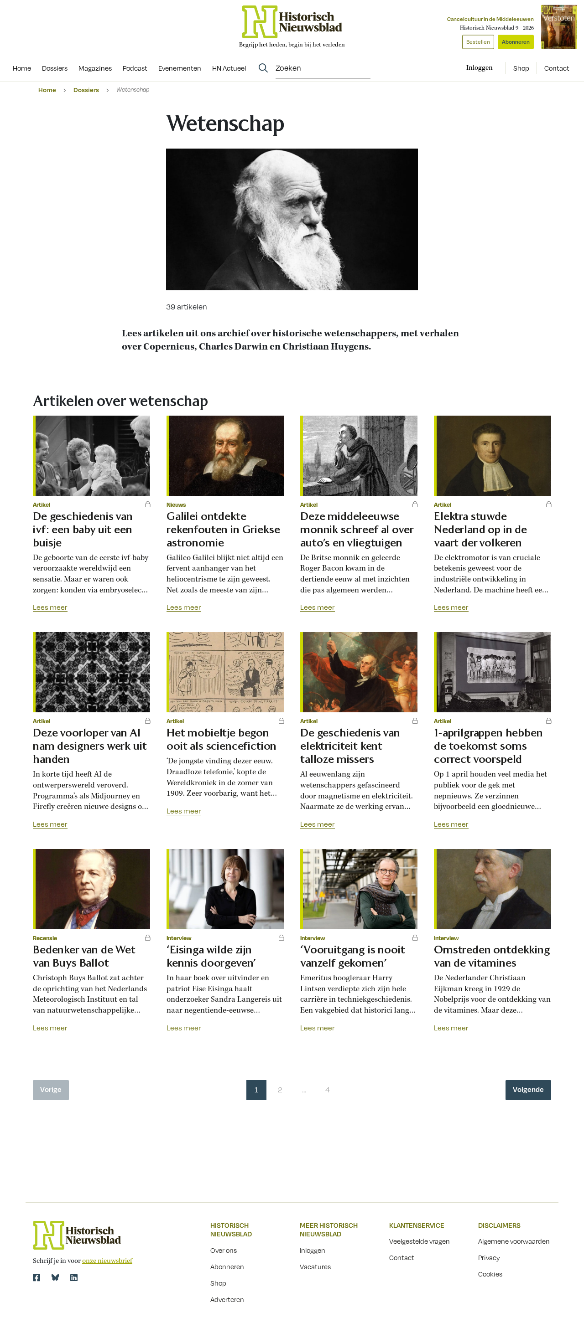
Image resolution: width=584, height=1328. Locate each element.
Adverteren (227, 1299)
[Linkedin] (74, 1277)
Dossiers (86, 89)
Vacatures (315, 1266)
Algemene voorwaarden (514, 1241)
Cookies (490, 1274)
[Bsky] (55, 1277)
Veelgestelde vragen (419, 1241)
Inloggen (312, 1250)
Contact (556, 68)
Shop (521, 68)
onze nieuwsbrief (107, 1261)
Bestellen (478, 41)
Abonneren (516, 41)
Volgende (528, 1089)
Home (47, 89)
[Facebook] (36, 1277)
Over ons (223, 1250)
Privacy (489, 1257)
